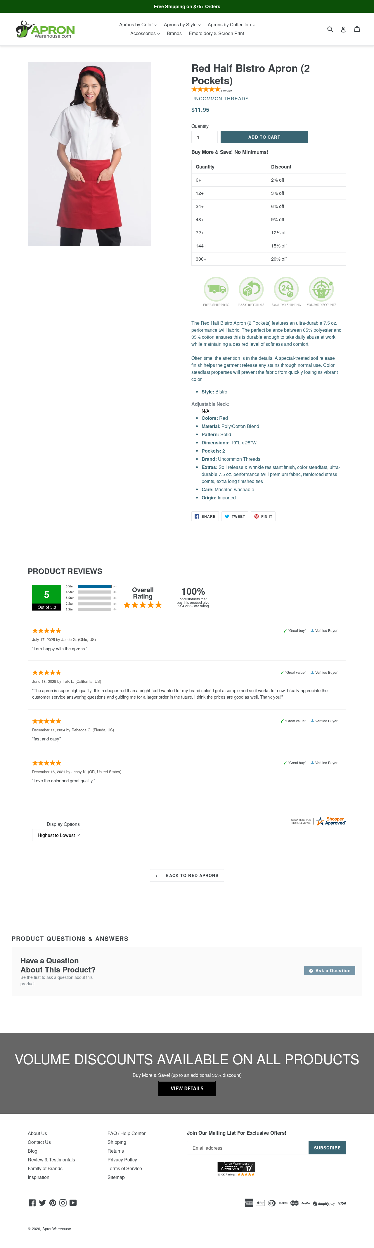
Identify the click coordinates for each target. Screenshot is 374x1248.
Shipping (117, 1142)
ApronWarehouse (56, 1228)
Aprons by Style (181, 24)
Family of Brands (45, 1168)
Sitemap (116, 1177)
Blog (32, 1150)
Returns (116, 1150)
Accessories (143, 33)
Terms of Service (125, 1168)
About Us (37, 1133)
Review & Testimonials (51, 1159)
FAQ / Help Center (127, 1133)
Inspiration (38, 1177)
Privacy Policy (122, 1159)
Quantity (200, 126)
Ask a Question (332, 970)
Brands (174, 33)
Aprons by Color (136, 24)
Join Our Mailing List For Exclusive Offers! (236, 1133)
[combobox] (334, 29)
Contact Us (39, 1142)
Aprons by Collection (230, 24)
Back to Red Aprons (191, 875)
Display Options (63, 824)
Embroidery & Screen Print (216, 33)
